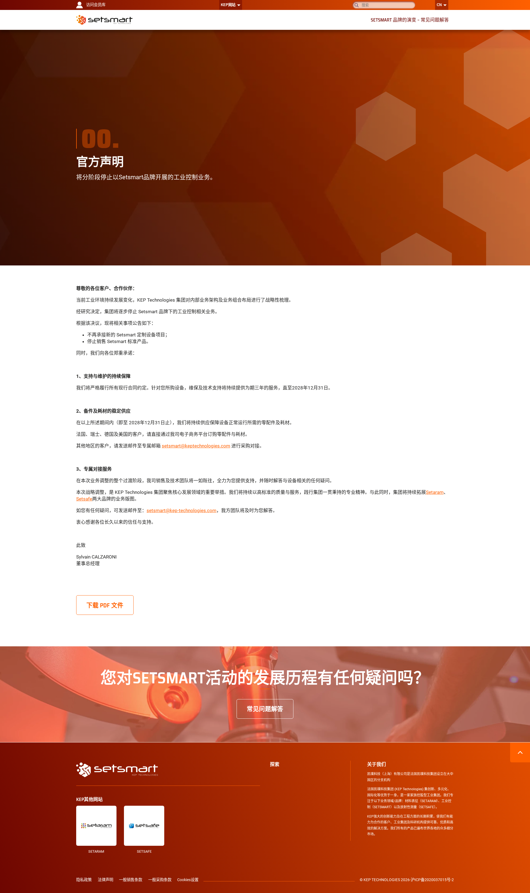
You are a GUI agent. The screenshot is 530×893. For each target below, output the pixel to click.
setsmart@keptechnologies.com (196, 446)
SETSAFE (144, 851)
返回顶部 (520, 752)
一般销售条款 (130, 880)
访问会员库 (95, 4)
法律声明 (105, 880)
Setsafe (84, 499)
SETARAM (96, 851)
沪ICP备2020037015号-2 (432, 880)
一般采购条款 (159, 880)
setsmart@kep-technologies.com (181, 510)
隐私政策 (84, 880)
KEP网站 (228, 5)
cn (439, 5)
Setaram (435, 492)
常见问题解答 (265, 708)
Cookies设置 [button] (187, 880)
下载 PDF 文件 (104, 605)
